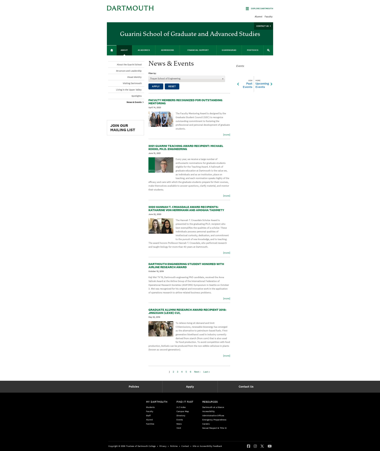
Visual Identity (134, 77)
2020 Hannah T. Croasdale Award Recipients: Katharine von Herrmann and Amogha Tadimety (186, 208)
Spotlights (137, 95)
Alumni (258, 16)
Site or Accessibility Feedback (207, 446)
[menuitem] (134, 387)
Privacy (162, 446)
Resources (210, 401)
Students (150, 407)
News (179, 423)
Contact (185, 446)
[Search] (268, 50)
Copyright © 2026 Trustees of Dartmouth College (132, 446)
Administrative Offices (213, 415)
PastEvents (247, 84)
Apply (156, 86)
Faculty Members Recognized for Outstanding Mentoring (185, 101)
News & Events (134, 102)
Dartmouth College (130, 8)
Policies (174, 446)
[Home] (111, 50)
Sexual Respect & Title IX (214, 428)
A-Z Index (181, 407)
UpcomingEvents (262, 84)
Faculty (269, 16)
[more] (226, 135)
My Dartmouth (157, 401)
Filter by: (152, 73)
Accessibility (208, 411)
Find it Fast (184, 401)
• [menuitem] (157, 446)
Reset (172, 86)
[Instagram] (255, 446)
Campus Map (182, 411)
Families (150, 423)
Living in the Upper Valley (129, 89)
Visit (178, 428)
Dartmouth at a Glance (213, 407)
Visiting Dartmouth (132, 83)
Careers (206, 423)
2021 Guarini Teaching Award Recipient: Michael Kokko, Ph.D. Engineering (185, 147)
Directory (180, 415)
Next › (197, 371)
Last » (206, 371)
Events (179, 419)
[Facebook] (248, 446)
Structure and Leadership (129, 70)
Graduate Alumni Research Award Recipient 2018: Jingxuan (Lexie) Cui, (187, 311)
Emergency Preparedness (214, 419)
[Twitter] (262, 446)
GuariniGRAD (229, 50)
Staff (148, 415)
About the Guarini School (129, 64)
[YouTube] (270, 446)
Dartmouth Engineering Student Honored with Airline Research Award (186, 265)
